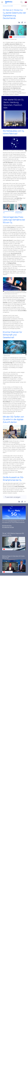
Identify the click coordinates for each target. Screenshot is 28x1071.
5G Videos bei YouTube (8, 527)
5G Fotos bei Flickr (7, 525)
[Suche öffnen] (21, 2)
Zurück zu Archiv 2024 (8, 6)
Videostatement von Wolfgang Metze (19, 212)
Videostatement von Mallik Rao (8, 212)
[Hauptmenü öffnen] (2, 2)
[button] (19, 22)
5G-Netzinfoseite (12, 520)
